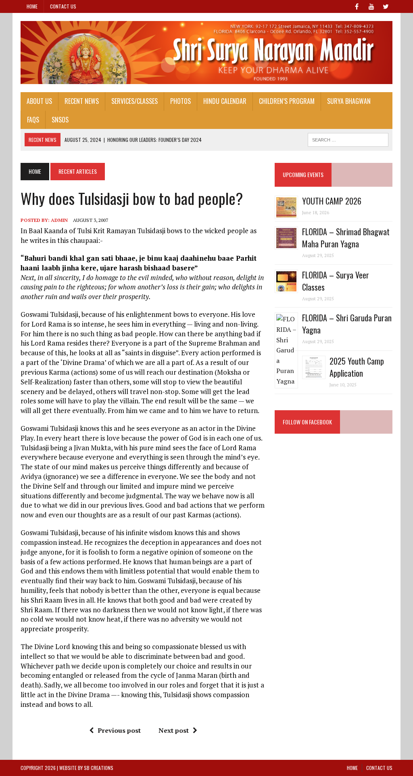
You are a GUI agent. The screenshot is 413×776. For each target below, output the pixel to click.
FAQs (33, 119)
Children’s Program (287, 101)
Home (32, 6)
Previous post (119, 730)
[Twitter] (386, 6)
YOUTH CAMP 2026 (331, 201)
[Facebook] (356, 6)
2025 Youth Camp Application (357, 367)
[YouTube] (371, 6)
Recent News (82, 101)
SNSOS (60, 119)
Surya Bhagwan (349, 101)
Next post (174, 730)
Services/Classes (134, 101)
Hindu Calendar (224, 101)
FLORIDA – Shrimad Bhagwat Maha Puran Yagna (346, 238)
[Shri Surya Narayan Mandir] (206, 52)
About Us (39, 101)
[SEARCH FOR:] (348, 138)
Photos (180, 101)
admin (59, 220)
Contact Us (63, 6)
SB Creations (98, 767)
